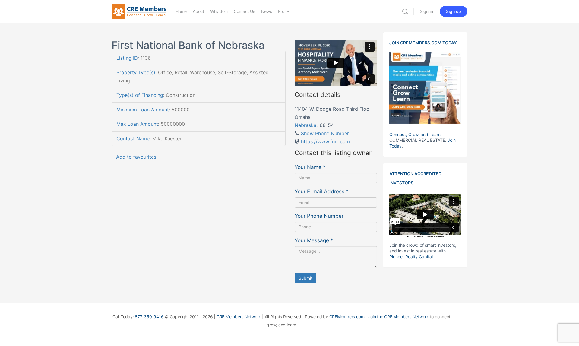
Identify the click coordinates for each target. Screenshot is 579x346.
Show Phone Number (325, 133)
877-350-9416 (149, 316)
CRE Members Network (239, 316)
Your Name (310, 167)
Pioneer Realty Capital (411, 256)
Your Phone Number (319, 216)
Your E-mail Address (322, 192)
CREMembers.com (347, 316)
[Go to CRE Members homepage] (139, 11)
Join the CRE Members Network (398, 316)
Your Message (314, 240)
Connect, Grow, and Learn (415, 134)
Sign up (453, 11)
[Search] (405, 11)
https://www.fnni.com (325, 141)
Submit (305, 278)
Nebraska (305, 125)
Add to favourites (136, 157)
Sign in (426, 11)
